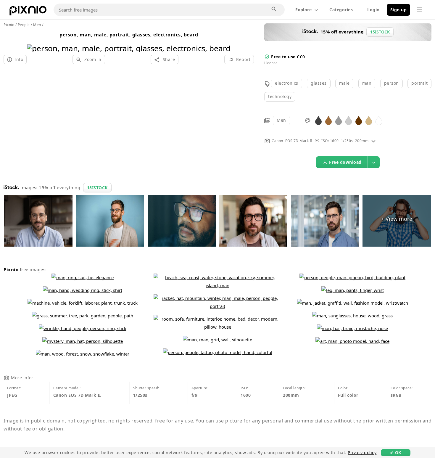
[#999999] (338, 120)
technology (279, 96)
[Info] (373, 140)
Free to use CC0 (288, 57)
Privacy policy (362, 452)
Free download (345, 162)
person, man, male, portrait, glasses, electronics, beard (128, 34)
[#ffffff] (379, 120)
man (367, 83)
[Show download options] (374, 162)
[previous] (34, 41)
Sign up (398, 9)
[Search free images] (274, 9)
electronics (286, 83)
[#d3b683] (369, 120)
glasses (319, 83)
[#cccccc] (348, 120)
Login (373, 9)
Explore (303, 9)
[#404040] (318, 120)
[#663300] (358, 120)
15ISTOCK (97, 187)
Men (281, 120)
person (391, 83)
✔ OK (395, 452)
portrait (419, 83)
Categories (341, 9)
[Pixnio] (27, 12)
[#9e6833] (328, 120)
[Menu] (420, 10)
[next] (224, 41)
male (344, 83)
